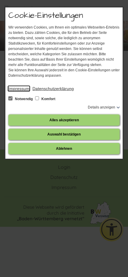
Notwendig (24, 99)
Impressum (18, 88)
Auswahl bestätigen (64, 134)
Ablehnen (64, 149)
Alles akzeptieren (64, 120)
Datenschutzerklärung (53, 88)
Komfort (47, 99)
